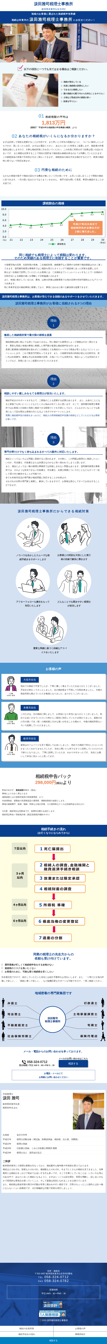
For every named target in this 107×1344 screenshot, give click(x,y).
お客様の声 (80, 1328)
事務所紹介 (80, 1334)
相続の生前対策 (26, 1328)
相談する (53, 1340)
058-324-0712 (36, 1063)
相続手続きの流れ (26, 1334)
